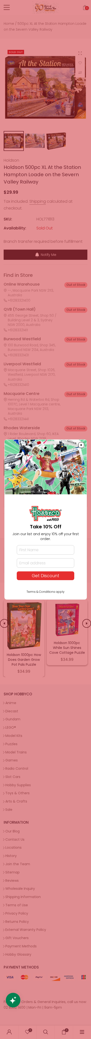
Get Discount (45, 576)
